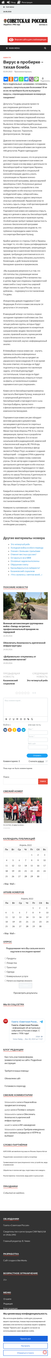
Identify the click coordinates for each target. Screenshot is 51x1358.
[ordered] (21, 719)
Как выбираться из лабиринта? (25, 568)
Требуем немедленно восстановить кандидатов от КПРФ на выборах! (25, 1132)
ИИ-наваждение (27, 1125)
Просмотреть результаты (25, 993)
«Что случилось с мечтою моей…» (26, 574)
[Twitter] (16, 79)
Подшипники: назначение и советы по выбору (20, 1157)
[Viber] (31, 79)
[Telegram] (26, 79)
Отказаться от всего (25, 1353)
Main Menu (14, 48)
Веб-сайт (32, 743)
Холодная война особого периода (27, 547)
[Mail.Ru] (19, 730)
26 (13, 876)
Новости (7, 57)
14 (25, 865)
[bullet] (24, 719)
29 (31, 876)
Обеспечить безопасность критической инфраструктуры (20, 1117)
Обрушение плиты (19, 564)
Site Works (22, 1260)
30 (38, 876)
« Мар (6, 884)
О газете (7, 1299)
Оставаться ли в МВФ (21, 558)
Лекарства (12, 963)
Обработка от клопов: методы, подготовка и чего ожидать (24, 1170)
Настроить (25, 1346)
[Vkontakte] (6, 79)
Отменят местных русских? (23, 554)
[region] (25, 1334)
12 (13, 865)
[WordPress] (24, 730)
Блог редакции (10, 1308)
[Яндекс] (14, 730)
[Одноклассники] (10, 730)
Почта (31, 736)
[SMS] (36, 79)
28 (25, 876)
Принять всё (25, 1339)
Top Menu (10, 7)
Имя (30, 729)
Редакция (8, 1303)
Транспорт (12, 967)
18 (6, 871)
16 (38, 865)
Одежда (10, 972)
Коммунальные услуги (17, 976)
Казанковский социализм (23, 571)
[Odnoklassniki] (11, 79)
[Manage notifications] (45, 1352)
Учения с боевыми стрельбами (25, 551)
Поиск (6, 777)
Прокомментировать (23, 72)
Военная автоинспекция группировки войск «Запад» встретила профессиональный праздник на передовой (23, 627)
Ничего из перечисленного (19, 980)
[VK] (5, 730)
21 (25, 871)
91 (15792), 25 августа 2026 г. (13, 825)
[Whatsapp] (21, 79)
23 (38, 871)
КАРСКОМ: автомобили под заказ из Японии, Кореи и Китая (25, 1151)
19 (13, 871)
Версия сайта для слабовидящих (30, 39)
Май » (12, 884)
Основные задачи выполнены (25, 561)
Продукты (11, 958)
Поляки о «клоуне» (26, 1109)
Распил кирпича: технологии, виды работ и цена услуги (23, 1176)
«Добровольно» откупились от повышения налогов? (19, 658)
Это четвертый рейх (20, 544)
